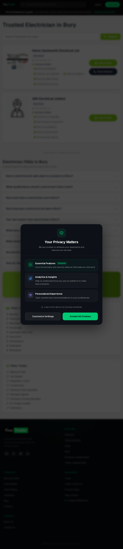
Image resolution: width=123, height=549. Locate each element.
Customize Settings (43, 316)
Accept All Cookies (80, 316)
